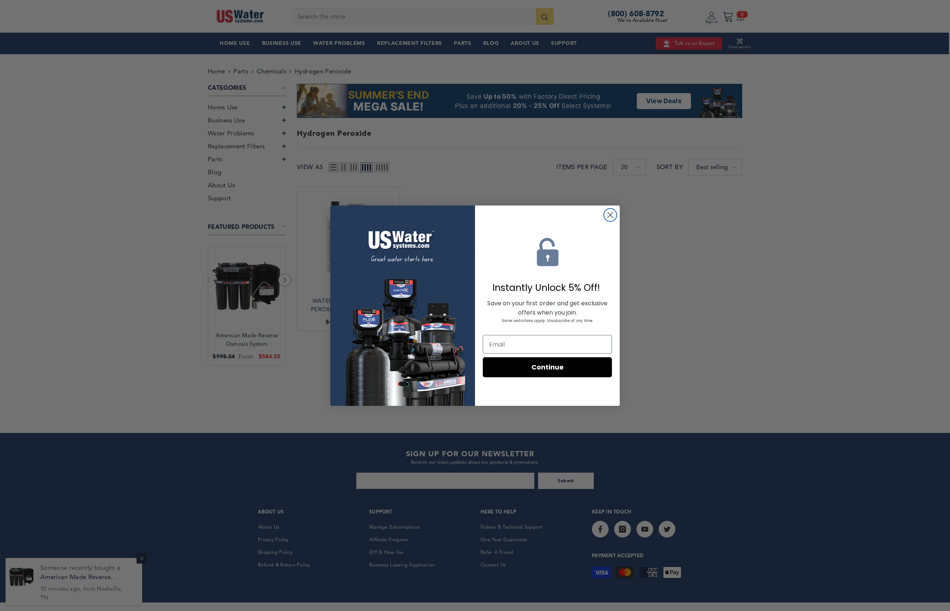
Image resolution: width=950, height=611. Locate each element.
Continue (547, 367)
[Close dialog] (610, 214)
